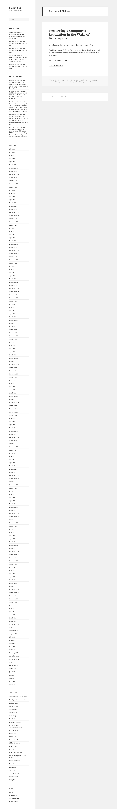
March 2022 (12, 279)
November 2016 (14, 478)
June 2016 (12, 494)
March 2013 (12, 618)
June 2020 (12, 345)
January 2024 (13, 209)
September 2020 (14, 336)
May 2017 (12, 459)
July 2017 (12, 453)
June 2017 (12, 456)
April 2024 (12, 200)
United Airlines (88, 82)
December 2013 (14, 589)
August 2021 (13, 301)
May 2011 (12, 678)
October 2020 (13, 333)
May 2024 (12, 196)
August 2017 (13, 450)
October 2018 (13, 409)
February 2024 (13, 206)
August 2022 (13, 263)
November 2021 (14, 291)
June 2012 (12, 640)
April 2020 (12, 352)
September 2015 (14, 523)
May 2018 (12, 421)
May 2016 (12, 497)
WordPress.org (13, 801)
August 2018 (13, 415)
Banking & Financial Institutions (19, 700)
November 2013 (14, 593)
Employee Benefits (15, 722)
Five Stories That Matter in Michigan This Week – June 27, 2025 (18, 66)
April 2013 (12, 615)
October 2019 (13, 371)
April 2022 (12, 276)
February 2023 (13, 244)
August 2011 (13, 669)
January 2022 (13, 285)
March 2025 (12, 165)
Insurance (12, 749)
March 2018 (12, 428)
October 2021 (13, 295)
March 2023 (12, 241)
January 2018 (13, 434)
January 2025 (13, 171)
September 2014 (14, 561)
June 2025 (12, 155)
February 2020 (13, 358)
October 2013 (13, 596)
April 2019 (12, 390)
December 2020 (14, 326)
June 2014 (12, 570)
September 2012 (14, 631)
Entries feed (13, 795)
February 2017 (13, 469)
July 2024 (12, 190)
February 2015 (13, 545)
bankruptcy (84, 80)
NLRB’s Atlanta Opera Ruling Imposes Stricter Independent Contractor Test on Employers (18, 109)
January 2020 (13, 361)
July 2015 (12, 529)
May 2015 (12, 535)
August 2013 (13, 602)
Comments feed (14, 798)
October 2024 (13, 181)
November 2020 (14, 330)
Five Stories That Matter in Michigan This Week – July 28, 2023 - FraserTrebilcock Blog (18, 82)
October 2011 (13, 662)
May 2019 (12, 387)
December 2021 (14, 288)
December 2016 (14, 475)
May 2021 (12, 310)
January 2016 (13, 510)
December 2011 (14, 656)
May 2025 (12, 158)
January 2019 (13, 399)
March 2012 (12, 650)
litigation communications (65, 82)
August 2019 (13, 377)
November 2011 (14, 659)
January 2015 (13, 548)
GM (56, 82)
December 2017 (14, 437)
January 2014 (13, 586)
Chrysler (96, 80)
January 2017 (13, 472)
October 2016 (13, 482)
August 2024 (13, 187)
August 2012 (13, 634)
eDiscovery (12, 716)
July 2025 (12, 152)
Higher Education (14, 743)
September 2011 (14, 665)
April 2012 (12, 646)
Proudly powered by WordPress (58, 97)
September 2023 (14, 222)
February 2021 (13, 320)
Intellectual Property (15, 752)
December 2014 (14, 551)
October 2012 (13, 627)
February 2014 (13, 583)
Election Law (13, 719)
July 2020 (12, 342)
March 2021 (12, 317)
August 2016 (13, 488)
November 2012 (14, 624)
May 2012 (12, 643)
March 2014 (12, 580)
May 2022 (12, 272)
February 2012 (13, 653)
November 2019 (14, 368)
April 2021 (12, 314)
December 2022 (14, 250)
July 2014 (12, 567)
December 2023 (14, 212)
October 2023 (13, 219)
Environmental (13, 730)
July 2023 (12, 228)
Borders (91, 80)
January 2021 (13, 323)
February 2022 (13, 282)
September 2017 (14, 447)
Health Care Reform (15, 740)
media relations (78, 82)
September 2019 (14, 374)
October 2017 (13, 444)
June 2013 (12, 608)
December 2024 (14, 174)
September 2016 (14, 485)
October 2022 (13, 257)
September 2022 (14, 260)
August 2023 (13, 225)
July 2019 (12, 380)
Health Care (13, 737)
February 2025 (13, 168)
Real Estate (12, 767)
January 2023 (13, 247)
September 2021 (14, 298)
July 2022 (12, 266)
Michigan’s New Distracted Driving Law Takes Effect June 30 (18, 122)
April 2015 (12, 539)
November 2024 (14, 177)
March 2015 (12, 542)
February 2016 (13, 507)
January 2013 (13, 621)
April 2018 (12, 425)
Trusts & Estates (14, 773)
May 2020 (12, 349)
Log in (11, 792)
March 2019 (12, 393)
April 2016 (12, 501)
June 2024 (12, 193)
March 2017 (12, 466)
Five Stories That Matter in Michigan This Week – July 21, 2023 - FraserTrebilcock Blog (18, 93)
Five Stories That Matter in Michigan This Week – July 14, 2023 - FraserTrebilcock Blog (18, 104)
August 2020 (13, 339)
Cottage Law (13, 709)
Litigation (12, 764)
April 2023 (12, 238)
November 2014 (14, 554)
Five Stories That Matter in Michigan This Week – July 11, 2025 (18, 50)
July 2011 (12, 672)
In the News (12, 746)
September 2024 (14, 184)
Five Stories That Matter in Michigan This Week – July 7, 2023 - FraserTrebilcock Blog (18, 116)
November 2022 (14, 253)
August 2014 (13, 564)
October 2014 (13, 558)
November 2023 (14, 215)
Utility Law (12, 780)
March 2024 (12, 203)
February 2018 (13, 431)
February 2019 (13, 396)
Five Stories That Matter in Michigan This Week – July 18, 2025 (18, 43)
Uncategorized (13, 776)
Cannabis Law (13, 706)
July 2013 (12, 605)
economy (51, 82)
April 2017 (12, 463)
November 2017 (14, 440)
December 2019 (14, 364)
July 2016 (12, 491)
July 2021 (12, 304)
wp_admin (65, 80)
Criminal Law (13, 712)
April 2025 (12, 162)
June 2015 (12, 532)
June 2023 (12, 231)
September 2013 (14, 599)
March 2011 (12, 684)
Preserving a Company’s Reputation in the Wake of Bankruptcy (69, 34)
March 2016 (12, 504)
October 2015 (13, 520)
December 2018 (14, 402)
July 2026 (12, 149)
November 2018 (14, 406)
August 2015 (13, 526)
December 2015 (14, 513)
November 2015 (14, 516)
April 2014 (12, 577)
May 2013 (12, 612)
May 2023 (12, 234)
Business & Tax (13, 703)
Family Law (12, 733)
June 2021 (12, 307)
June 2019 (12, 383)
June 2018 (12, 418)
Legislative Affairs (14, 761)
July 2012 (12, 637)
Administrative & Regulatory (18, 697)
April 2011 (12, 681)
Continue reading (56, 65)
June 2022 (12, 269)
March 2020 (12, 355)
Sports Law (12, 770)
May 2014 (12, 574)
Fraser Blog (15, 7)
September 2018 (14, 412)
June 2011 (12, 675)
